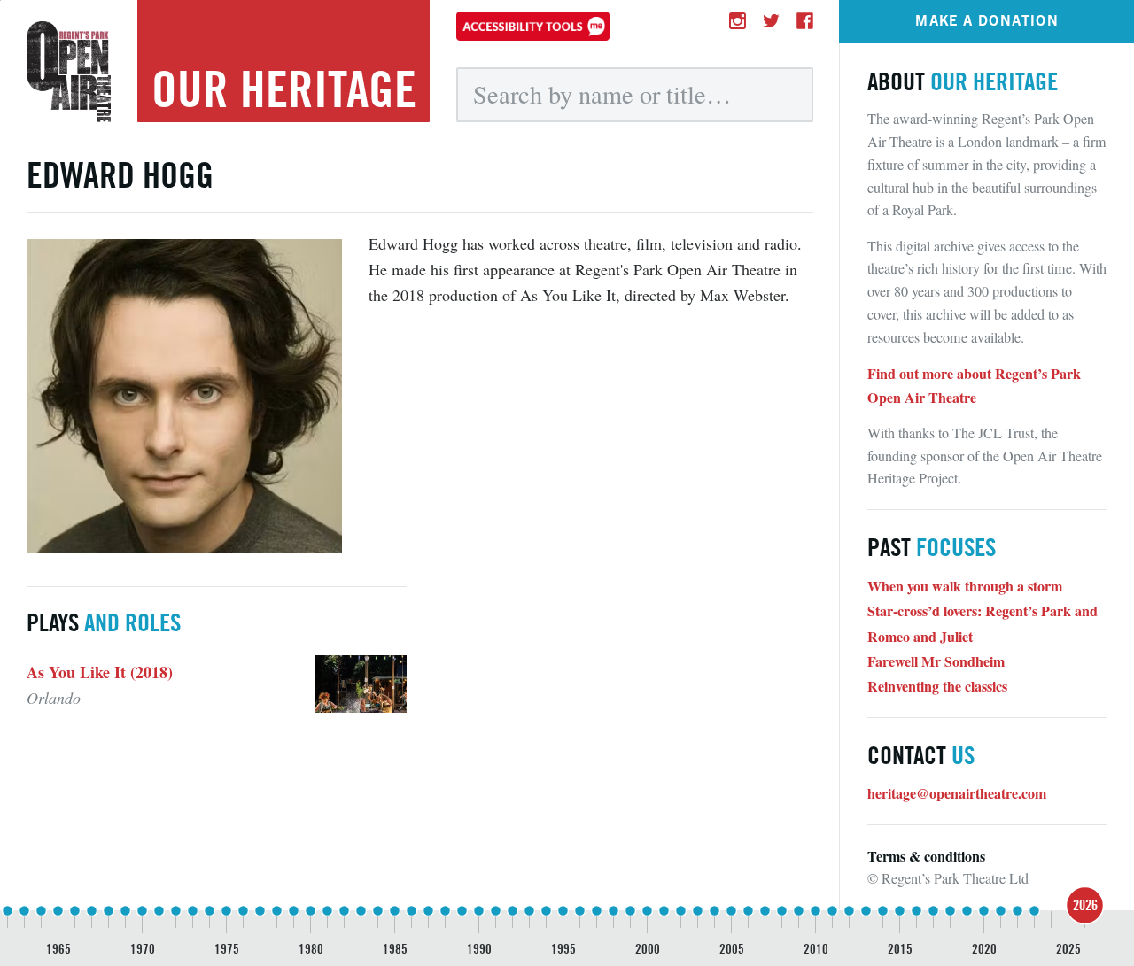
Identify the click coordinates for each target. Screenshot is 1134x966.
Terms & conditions (926, 856)
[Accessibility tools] (533, 26)
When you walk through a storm (964, 586)
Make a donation (987, 20)
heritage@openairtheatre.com (956, 793)
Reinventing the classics (937, 686)
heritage (283, 89)
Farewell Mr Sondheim (936, 661)
